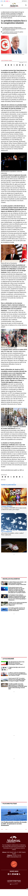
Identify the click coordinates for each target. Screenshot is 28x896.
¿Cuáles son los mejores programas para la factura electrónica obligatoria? (17, 604)
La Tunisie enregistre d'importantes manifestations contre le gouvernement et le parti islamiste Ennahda (14, 29)
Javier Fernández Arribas (6, 60)
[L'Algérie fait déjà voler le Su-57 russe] (4, 668)
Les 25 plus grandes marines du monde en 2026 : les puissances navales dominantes (16, 609)
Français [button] (25, 1)
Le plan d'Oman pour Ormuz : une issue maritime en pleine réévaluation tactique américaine (17, 583)
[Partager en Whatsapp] (25, 65)
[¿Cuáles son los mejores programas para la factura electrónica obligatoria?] (4, 603)
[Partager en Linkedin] (22, 65)
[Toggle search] (26, 5)
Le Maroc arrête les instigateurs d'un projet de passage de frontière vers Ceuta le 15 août (17, 674)
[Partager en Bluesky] (17, 65)
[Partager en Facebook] (11, 65)
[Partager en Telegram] (19, 65)
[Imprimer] (8, 65)
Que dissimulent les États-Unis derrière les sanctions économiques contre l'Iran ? (16, 663)
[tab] (6, 829)
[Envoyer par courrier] (5, 65)
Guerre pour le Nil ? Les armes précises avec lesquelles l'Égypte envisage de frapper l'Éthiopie (16, 680)
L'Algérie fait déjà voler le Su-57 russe (16, 668)
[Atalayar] (14, 5)
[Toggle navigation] (2, 5)
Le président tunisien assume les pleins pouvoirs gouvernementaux (12, 32)
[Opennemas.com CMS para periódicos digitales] (14, 882)
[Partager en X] (14, 65)
